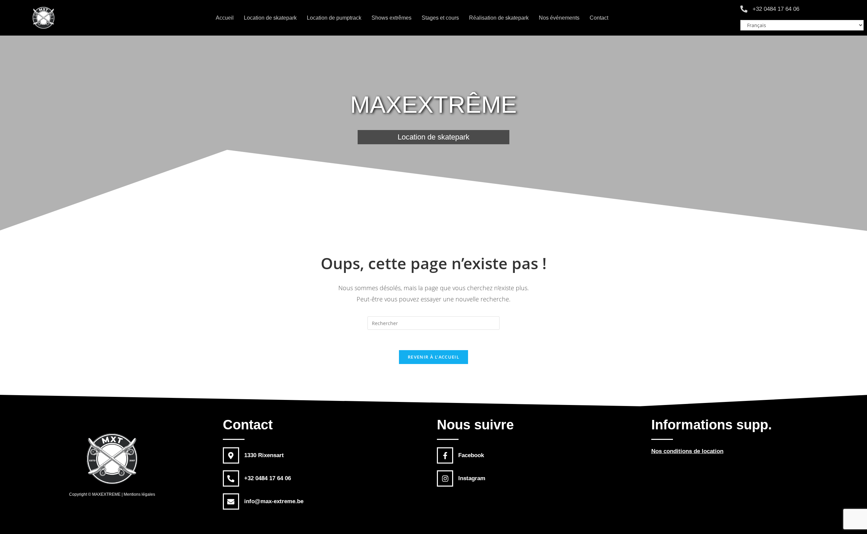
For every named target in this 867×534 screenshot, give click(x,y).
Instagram (471, 478)
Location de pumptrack (334, 18)
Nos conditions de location (687, 451)
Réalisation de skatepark (499, 18)
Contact (599, 18)
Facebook (471, 455)
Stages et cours (440, 18)
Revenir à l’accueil (433, 357)
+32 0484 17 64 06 (776, 9)
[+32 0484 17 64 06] (743, 9)
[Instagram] (445, 478)
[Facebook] (445, 455)
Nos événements (559, 18)
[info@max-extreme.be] (231, 501)
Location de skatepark (270, 18)
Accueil (225, 18)
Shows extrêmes (391, 18)
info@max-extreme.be (273, 501)
